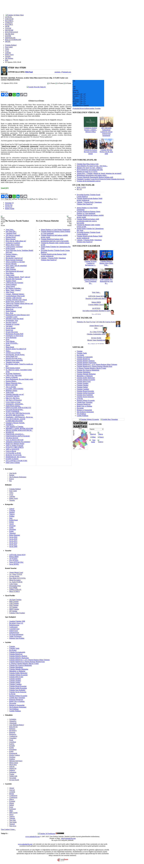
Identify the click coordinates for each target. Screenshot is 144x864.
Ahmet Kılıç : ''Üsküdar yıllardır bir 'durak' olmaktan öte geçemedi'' (99, 173)
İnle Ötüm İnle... (11, 231)
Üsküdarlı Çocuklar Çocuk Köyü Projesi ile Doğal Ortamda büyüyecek (100, 179)
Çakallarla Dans (11, 233)
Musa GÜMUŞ (14, 591)
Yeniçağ (12, 824)
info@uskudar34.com (68, 838)
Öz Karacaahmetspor (16, 634)
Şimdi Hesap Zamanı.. (13, 406)
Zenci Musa (10, 273)
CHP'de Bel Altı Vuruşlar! (14, 282)
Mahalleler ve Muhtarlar (85, 376)
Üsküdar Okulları (82, 385)
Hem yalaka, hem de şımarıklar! (16, 265)
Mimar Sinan (13, 763)
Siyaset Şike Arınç (12, 332)
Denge (8, 345)
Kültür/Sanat (13, 520)
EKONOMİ (9, 30)
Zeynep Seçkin (14, 576)
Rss (10, 481)
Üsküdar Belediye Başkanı (86, 361)
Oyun (7, 51)
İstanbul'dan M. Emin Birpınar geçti (18, 315)
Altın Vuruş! (10, 292)
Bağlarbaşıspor (14, 625)
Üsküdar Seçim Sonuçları (85, 397)
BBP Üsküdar (14, 601)
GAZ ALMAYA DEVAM (14, 440)
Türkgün (12, 818)
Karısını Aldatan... (12, 254)
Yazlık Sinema (10, 256)
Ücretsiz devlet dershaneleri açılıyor (88, 181)
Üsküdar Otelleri (82, 387)
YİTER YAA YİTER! (13, 353)
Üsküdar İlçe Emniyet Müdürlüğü (88, 370)
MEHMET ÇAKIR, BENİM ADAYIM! (19, 428)
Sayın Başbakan (11, 337)
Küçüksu (12, 757)
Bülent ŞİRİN (14, 556)
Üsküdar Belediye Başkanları (86, 362)
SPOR (7, 26)
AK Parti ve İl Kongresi (14, 400)
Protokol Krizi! (11, 237)
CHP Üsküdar (14, 603)
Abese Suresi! (10, 286)
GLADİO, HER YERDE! (14, 389)
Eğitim (11, 522)
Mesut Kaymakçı (15, 580)
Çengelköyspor (14, 629)
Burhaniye (12, 734)
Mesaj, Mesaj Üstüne (13, 245)
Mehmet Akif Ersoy (15, 761)
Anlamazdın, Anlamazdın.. (15, 404)
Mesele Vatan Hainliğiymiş (96, 340)
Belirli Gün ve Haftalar (84, 406)
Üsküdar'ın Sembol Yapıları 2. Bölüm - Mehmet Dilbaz (90, 130)
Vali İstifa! (9, 326)
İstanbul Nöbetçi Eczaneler (86, 400)
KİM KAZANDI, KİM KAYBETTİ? (18, 407)
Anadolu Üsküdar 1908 (17, 621)
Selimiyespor (13, 631)
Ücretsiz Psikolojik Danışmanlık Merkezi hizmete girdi (95, 177)
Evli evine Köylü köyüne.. (14, 409)
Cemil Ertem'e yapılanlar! (14, 246)
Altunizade (13, 723)
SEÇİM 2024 (9, 34)
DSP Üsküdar (13, 605)
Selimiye (12, 770)
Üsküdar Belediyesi (83, 359)
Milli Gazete (13, 812)
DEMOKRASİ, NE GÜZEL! (16, 457)
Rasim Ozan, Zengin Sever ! (15, 301)
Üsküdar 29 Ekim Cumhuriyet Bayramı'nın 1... (90, 263)
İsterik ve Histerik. (12, 377)
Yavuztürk (12, 778)
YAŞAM (8, 28)
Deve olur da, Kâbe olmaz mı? (16, 241)
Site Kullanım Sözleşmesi (85, 412)
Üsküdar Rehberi (10, 45)
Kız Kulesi (80, 355)
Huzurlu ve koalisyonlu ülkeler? (96, 298)
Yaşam (11, 524)
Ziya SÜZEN (13, 560)
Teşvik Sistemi (10, 328)
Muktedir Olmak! (11, 390)
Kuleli (11, 751)
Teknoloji (12, 533)
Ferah (11, 740)
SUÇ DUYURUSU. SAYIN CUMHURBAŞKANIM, (15, 420)
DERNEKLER (10, 38)
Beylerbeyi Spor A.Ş (16, 623)
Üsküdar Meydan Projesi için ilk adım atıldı (106, 151)
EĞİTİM (8, 36)
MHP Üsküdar (14, 609)
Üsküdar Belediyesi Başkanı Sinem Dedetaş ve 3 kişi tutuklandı (88, 212)
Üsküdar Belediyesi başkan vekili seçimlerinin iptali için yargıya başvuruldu (55, 240)
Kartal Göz (9, 330)
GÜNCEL (8, 17)
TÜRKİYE (9, 22)
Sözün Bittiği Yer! (12, 356)
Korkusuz (12, 809)
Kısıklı (11, 747)
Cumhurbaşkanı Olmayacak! (15, 296)
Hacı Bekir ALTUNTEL (17, 578)
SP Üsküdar (13, 611)
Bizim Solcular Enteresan (14, 260)
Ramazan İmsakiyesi (83, 404)
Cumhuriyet (13, 736)
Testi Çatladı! (10, 267)
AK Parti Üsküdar (15, 600)
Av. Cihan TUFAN (15, 574)
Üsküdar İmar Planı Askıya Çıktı (87, 164)
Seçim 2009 (13, 546)
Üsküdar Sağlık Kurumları (85, 393)
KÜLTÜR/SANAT (11, 32)
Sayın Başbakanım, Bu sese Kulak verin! (19, 379)
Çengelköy (13, 738)
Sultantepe (12, 772)
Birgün (11, 794)
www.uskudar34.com (32, 836)
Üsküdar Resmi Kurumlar (85, 391)
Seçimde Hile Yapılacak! (14, 279)
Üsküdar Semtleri (82, 383)
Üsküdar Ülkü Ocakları (17, 613)
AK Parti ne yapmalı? (13, 235)
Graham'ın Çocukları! (13, 243)
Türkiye (12, 514)
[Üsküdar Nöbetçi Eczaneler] (89, 419)
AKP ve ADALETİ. (12, 449)
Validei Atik (13, 776)
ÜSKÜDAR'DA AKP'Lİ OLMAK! (18, 436)
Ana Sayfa (12, 473)
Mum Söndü (10, 347)
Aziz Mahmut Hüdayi (16, 725)
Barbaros (12, 729)
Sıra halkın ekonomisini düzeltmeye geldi (96, 311)
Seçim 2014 (13, 543)
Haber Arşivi (9, 54)
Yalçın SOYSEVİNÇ (16, 562)
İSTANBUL (9, 21)
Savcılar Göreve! (11, 322)
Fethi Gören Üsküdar (13, 462)
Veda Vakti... (10, 229)
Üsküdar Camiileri (83, 389)
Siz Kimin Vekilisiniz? (13, 373)
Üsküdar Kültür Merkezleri (86, 378)
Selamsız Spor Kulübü (16, 638)
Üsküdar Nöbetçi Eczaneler (86, 379)
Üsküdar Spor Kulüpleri (85, 395)
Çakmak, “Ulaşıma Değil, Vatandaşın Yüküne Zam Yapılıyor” (53, 259)
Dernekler (12, 529)
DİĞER (7, 41)
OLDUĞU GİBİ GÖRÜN (15, 447)
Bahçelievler (13, 727)
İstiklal (11, 805)
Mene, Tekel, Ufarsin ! (13, 290)
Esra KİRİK (13, 588)
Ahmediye (12, 721)
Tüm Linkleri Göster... (8, 829)
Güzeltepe (12, 742)
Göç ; (96, 328)
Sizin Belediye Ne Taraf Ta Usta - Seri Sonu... (92, 166)
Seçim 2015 (13, 541)
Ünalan (11, 774)
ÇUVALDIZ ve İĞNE (13, 453)
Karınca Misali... (11, 381)
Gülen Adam (10, 275)
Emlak (11, 531)
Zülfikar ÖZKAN (15, 589)
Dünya (11, 799)
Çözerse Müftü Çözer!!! (96, 304)
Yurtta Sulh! (10, 392)
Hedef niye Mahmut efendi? (15, 443)
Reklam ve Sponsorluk (84, 410)
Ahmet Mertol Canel (16, 572)
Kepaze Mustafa (11, 264)
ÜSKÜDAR (9, 19)
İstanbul (12, 512)
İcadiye (11, 744)
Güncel (11, 508)
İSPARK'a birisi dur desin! (15, 318)
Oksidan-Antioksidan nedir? (96, 334)
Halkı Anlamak (11, 269)
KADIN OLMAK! (12, 459)
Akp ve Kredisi (11, 387)
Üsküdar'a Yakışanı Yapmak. (15, 423)
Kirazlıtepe (13, 749)
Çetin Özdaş (13, 584)
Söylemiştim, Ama (12, 320)
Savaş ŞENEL (14, 564)
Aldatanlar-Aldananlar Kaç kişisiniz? (18, 442)
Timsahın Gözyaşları (12, 362)
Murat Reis (13, 765)
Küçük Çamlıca (14, 755)
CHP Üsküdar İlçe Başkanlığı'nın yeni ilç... (106, 281)
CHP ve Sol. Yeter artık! (14, 375)
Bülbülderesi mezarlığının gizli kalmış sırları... (92, 175)
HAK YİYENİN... (12, 343)
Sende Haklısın (11, 311)
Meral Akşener (10, 239)
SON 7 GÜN (81, 187)
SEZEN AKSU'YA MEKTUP (16, 349)
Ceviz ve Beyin (11, 451)
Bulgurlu (12, 732)
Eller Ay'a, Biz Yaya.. (13, 398)
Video (7, 49)
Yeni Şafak (13, 822)
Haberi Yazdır (9, 208)
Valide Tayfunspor (15, 636)
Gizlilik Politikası (82, 415)
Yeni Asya (12, 826)
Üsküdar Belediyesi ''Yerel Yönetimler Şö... (90, 281)
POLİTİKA (9, 24)
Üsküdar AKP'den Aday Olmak (16, 300)
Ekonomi (12, 526)
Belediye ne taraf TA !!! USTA (87, 171)
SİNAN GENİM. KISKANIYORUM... (19, 430)
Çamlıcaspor (13, 627)
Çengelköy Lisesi (11, 317)
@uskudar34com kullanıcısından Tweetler (87, 108)
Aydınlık (12, 792)
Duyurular (80, 408)
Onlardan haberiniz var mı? (15, 394)
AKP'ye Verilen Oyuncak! (14, 445)
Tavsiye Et (8, 207)
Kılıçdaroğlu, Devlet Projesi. (15, 354)
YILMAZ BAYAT (12, 438)
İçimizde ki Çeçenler (12, 324)
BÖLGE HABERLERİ (13, 40)
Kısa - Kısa (9, 313)
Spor (10, 518)
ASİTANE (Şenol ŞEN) (17, 555)
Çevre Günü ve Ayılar (13, 402)
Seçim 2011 (13, 544)
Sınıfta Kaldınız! (11, 284)
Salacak (11, 766)
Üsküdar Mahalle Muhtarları (86, 374)
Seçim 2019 (13, 539)
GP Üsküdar (13, 607)
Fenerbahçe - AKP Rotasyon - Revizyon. (19, 417)
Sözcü (11, 814)
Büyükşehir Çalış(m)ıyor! (14, 258)
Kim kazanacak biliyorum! (14, 271)
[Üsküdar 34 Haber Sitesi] (14, 15)
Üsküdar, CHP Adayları (14, 298)
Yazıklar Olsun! (11, 281)
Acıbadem (12, 719)
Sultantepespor (14, 632)
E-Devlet (80, 398)
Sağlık (11, 527)
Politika (11, 516)
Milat (11, 811)
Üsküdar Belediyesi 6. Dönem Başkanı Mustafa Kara (94, 366)
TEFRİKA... (10, 425)
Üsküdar (79, 351)
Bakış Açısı (9, 309)
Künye (11, 479)
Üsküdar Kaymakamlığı (85, 357)
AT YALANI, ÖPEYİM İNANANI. (18, 413)
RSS (6, 60)
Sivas (7, 339)
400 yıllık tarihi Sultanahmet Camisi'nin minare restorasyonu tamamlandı (106, 131)
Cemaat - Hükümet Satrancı (15, 294)
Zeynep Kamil (14, 780)
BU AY (79, 189)
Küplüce (12, 759)
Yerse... (8, 351)
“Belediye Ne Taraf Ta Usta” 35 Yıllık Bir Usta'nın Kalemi (96, 322)
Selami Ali (12, 768)
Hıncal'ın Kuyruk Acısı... (14, 358)
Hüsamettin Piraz (15, 586)
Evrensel (12, 801)
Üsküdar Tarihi (82, 353)
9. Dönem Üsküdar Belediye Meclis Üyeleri (91, 368)
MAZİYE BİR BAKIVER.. (15, 415)
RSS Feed (29, 72)
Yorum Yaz (8, 205)
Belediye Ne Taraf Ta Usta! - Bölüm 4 (89, 168)
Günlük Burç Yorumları (84, 402)
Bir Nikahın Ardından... (14, 288)
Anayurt (12, 790)
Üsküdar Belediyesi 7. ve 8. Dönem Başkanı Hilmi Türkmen (97, 364)
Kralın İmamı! (10, 248)
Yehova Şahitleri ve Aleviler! (15, 262)
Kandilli (12, 746)
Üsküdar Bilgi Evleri (84, 381)
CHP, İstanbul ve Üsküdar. (14, 426)
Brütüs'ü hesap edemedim (14, 360)
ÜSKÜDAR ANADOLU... (15, 434)
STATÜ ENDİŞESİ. (12, 411)
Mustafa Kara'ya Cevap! (14, 307)
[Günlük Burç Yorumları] (108, 419)
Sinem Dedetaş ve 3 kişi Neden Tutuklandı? (55, 229)
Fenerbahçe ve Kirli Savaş (14, 336)
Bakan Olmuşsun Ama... (14, 383)
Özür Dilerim (10, 341)
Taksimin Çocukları (12, 305)
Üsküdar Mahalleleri (83, 372)
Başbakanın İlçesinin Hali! (14, 334)
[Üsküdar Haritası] (80, 449)
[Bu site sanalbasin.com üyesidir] (62, 861)
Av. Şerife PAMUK (15, 582)
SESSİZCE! (10, 432)
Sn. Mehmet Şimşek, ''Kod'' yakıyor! (18, 277)
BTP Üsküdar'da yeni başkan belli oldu (90, 169)
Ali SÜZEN (13, 558)
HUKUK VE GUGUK (14, 455)
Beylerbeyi (13, 730)
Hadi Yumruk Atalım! (13, 368)
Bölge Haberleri (14, 535)
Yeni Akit (12, 820)
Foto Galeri (9, 47)
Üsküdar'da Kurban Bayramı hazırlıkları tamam (90, 151)
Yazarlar (8, 56)
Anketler (8, 53)
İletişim (11, 475)
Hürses (11, 803)
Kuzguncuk (13, 753)
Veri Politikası (81, 414)
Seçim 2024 (13, 537)
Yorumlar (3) (9, 203)
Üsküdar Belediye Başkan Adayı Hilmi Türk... (106, 263)
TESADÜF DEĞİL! (13, 396)
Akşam (11, 788)
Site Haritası (9, 58)
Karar (11, 807)
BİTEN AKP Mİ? (12, 385)
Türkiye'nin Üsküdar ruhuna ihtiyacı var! (19, 303)
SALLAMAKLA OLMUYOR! (16, 461)
